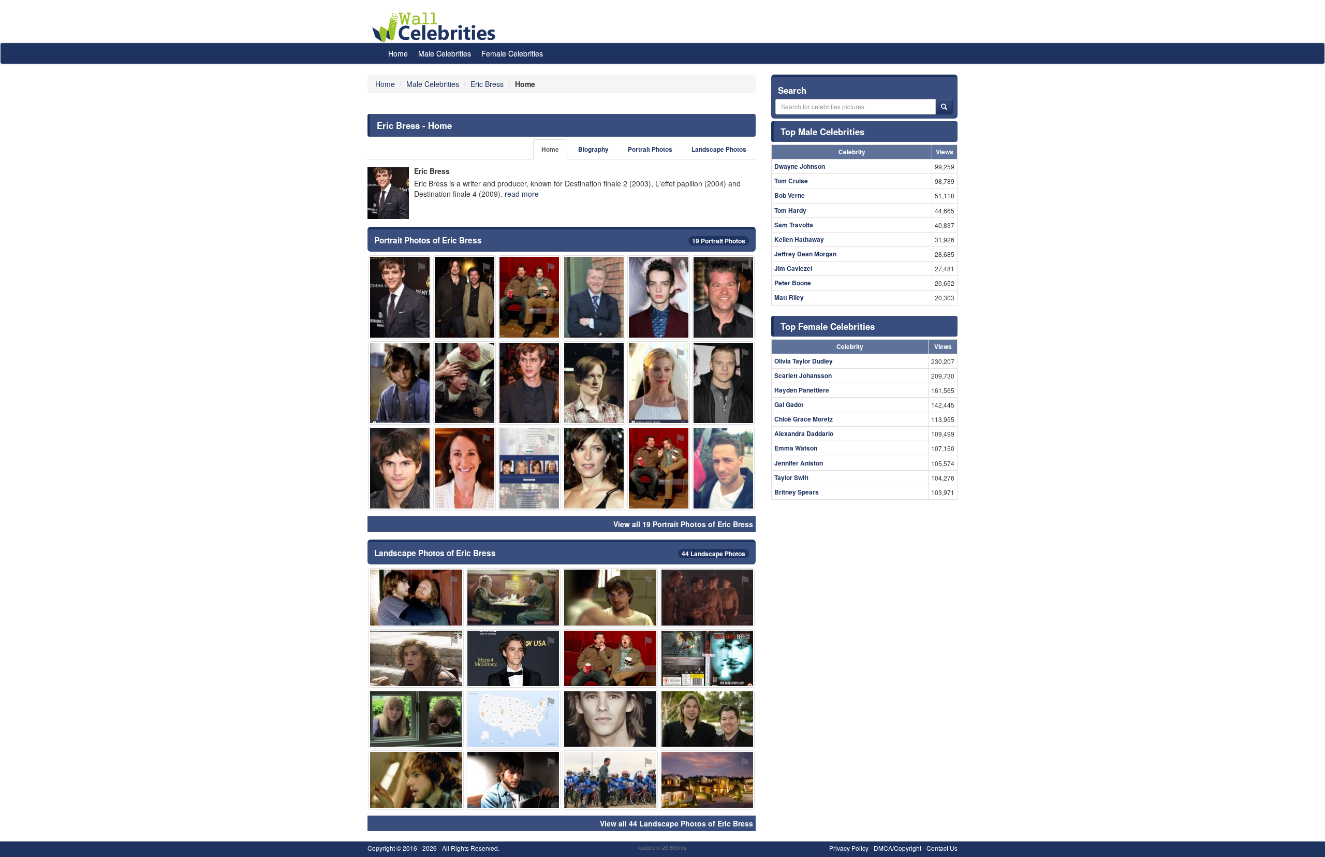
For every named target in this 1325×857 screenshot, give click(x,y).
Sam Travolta (793, 224)
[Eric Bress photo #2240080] (658, 383)
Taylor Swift (791, 477)
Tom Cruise (791, 180)
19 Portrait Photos (718, 240)
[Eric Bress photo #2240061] (723, 297)
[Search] (944, 106)
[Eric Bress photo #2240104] (610, 719)
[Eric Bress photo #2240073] (529, 297)
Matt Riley (789, 297)
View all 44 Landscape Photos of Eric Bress (676, 823)
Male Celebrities (444, 53)
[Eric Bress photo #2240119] (529, 468)
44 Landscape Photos (713, 553)
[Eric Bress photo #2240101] (723, 468)
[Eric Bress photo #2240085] (707, 658)
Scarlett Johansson (803, 375)
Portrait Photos (650, 149)
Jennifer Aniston (798, 463)
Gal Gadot (788, 404)
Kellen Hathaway (799, 239)
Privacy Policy (848, 848)
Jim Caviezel (793, 268)
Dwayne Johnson (799, 166)
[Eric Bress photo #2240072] (610, 658)
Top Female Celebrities (828, 326)
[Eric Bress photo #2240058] (464, 297)
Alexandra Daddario (803, 433)
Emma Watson (795, 448)
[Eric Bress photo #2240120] (594, 468)
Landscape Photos (718, 149)
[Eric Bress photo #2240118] (464, 468)
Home (398, 53)
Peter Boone (792, 282)
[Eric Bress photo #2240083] (513, 597)
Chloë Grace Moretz (803, 419)
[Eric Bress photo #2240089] (416, 719)
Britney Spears (796, 492)
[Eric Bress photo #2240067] (594, 383)
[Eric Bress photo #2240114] (529, 383)
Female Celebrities (512, 53)
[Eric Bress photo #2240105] (723, 383)
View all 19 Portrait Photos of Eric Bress (683, 524)
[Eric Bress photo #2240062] (594, 297)
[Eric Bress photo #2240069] (400, 383)
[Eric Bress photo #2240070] (464, 383)
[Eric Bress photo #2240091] (416, 658)
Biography (593, 149)
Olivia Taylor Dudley (803, 361)
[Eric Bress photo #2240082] (658, 468)
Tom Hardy (790, 210)
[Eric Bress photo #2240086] (658, 297)
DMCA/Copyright (897, 848)
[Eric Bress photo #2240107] (400, 468)
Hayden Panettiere (801, 390)
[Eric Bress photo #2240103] (400, 297)
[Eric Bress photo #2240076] (416, 597)
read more (522, 193)
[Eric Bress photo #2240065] (707, 719)
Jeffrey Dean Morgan (805, 253)
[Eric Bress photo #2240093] (513, 658)
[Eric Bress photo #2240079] (416, 779)
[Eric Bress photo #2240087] (610, 597)
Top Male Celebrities (822, 131)
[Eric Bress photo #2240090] (513, 719)
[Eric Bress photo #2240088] (707, 597)
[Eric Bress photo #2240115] (707, 779)
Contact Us (942, 848)
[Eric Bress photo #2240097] (513, 779)
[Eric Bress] (388, 193)
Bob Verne (789, 195)
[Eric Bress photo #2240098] (610, 779)
